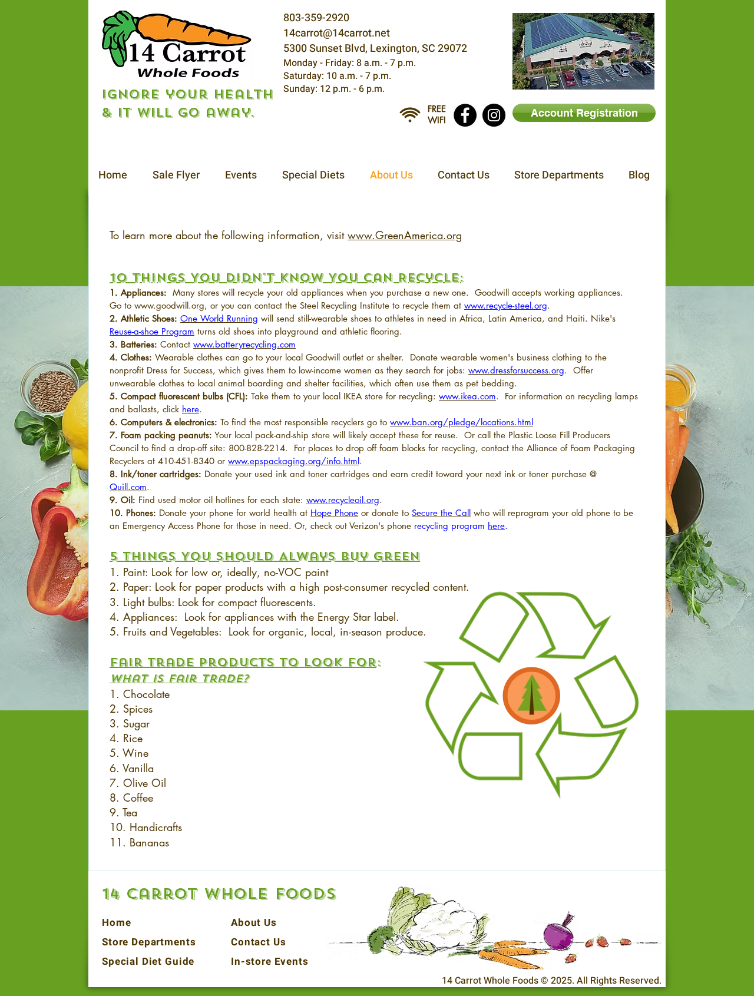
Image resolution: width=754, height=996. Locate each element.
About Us (254, 922)
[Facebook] (465, 115)
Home (116, 922)
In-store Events (270, 961)
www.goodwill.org (169, 305)
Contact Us (258, 942)
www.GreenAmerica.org (405, 235)
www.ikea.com (467, 396)
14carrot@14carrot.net (336, 33)
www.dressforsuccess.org (516, 370)
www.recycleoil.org (342, 499)
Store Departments (149, 942)
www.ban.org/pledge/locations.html (461, 422)
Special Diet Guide (148, 961)
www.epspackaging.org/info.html (293, 460)
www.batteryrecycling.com (244, 344)
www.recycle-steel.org (505, 305)
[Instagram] (493, 115)
